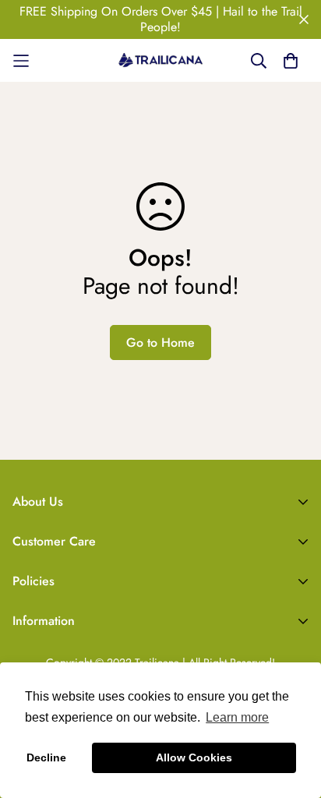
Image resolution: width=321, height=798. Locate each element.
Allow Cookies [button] (194, 757)
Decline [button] (46, 757)
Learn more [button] (237, 717)
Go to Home (160, 342)
